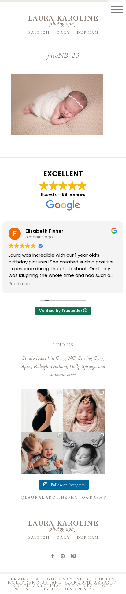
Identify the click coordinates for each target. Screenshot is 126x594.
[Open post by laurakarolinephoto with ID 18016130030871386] (42, 453)
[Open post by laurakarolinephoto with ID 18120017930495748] (42, 410)
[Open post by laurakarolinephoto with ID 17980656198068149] (84, 410)
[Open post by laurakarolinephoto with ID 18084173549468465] (84, 453)
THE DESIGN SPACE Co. (81, 589)
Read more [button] (20, 284)
